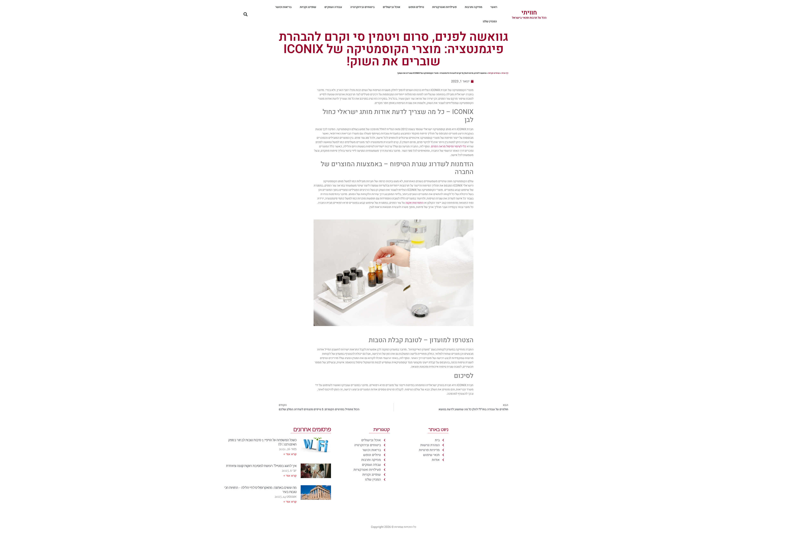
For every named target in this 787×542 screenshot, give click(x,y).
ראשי (493, 7)
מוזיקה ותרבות (473, 7)
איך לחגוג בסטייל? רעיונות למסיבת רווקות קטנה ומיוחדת (261, 466)
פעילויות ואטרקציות (444, 7)
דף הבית (505, 73)
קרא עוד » (290, 454)
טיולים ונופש (416, 7)
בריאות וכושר (283, 7)
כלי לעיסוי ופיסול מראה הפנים (448, 146)
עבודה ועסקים (333, 7)
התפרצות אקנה (414, 203)
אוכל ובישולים (391, 7)
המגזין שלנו (490, 21)
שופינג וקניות (308, 7)
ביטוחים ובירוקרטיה (362, 7)
